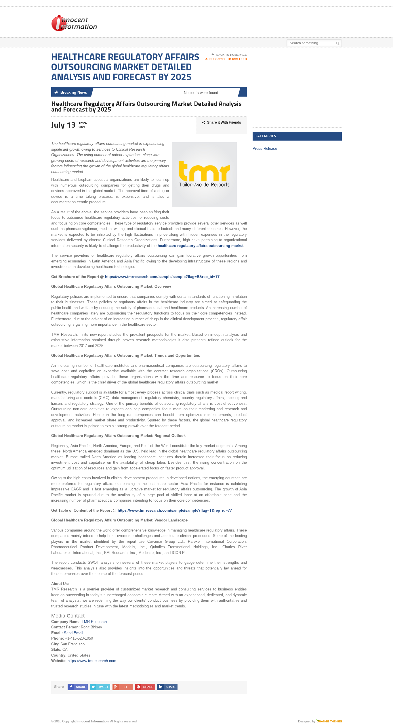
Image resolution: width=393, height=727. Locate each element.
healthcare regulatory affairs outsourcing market (200, 245)
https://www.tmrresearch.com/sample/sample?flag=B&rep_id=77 (162, 277)
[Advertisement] (274, 21)
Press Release (265, 148)
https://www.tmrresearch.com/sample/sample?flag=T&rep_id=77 (175, 510)
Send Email (73, 633)
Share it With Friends (224, 122)
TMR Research (94, 621)
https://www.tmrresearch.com (92, 661)
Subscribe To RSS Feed (228, 59)
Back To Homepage (231, 54)
